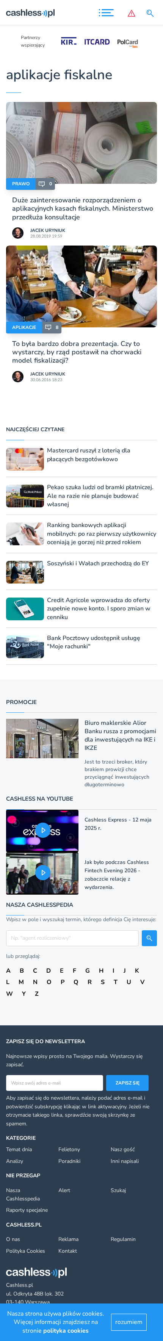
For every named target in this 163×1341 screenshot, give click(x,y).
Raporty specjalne (27, 1210)
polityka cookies (66, 1331)
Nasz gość (123, 1149)
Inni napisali (125, 1161)
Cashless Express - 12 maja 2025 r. (118, 824)
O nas (13, 1239)
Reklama (68, 1239)
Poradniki (69, 1161)
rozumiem (129, 1322)
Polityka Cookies (25, 1251)
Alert (64, 1190)
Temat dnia (19, 1149)
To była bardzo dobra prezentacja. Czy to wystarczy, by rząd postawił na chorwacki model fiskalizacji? (76, 352)
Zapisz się (127, 1083)
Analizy (14, 1161)
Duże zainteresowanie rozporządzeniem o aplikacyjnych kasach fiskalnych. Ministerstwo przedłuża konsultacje (82, 209)
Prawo (21, 184)
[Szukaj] (151, 13)
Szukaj (118, 1190)
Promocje (21, 702)
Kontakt (67, 1251)
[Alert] (131, 13)
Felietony (69, 1149)
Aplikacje (24, 327)
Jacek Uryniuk (47, 230)
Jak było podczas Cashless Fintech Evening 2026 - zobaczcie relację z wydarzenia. (117, 875)
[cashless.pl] (30, 13)
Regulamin (123, 1239)
